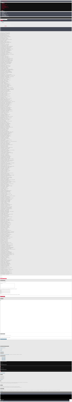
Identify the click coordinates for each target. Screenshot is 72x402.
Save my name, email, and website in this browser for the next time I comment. (10, 294)
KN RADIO (2, 372)
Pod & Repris (4, 15)
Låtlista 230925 (3, 359)
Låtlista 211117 (3, 369)
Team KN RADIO (4, 4)
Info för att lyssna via (2, 347)
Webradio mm (2, 351)
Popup (3, 8)
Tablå (3, 13)
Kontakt (3, 3)
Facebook (1, 379)
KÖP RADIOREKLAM (5, 6)
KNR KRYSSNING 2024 (5, 7)
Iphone (1, 350)
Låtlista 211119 (3, 364)
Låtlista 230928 (3, 357)
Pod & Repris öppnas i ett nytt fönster (4, 354)
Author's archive (3, 278)
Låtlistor (3, 5)
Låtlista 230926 (3, 358)
